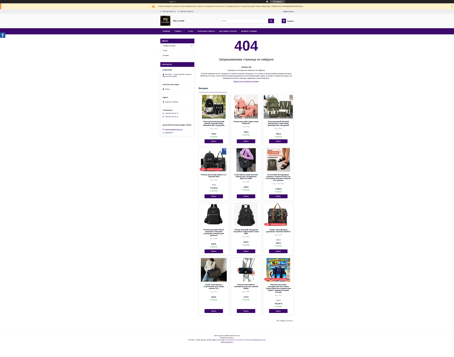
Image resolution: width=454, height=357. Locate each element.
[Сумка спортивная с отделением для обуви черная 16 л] (214, 270)
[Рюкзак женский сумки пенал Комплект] (246, 106)
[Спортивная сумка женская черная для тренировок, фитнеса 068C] (246, 160)
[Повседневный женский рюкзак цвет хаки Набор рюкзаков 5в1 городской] (278, 106)
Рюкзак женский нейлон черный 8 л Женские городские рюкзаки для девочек (213, 232)
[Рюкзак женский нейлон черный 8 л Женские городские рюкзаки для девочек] (214, 215)
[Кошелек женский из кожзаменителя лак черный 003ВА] (246, 270)
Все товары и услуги (284, 321)
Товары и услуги (169, 46)
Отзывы (166, 55)
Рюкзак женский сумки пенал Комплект (246, 122)
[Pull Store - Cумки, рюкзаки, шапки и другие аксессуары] (165, 25)
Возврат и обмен (249, 31)
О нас (190, 31)
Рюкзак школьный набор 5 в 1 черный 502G (214, 175)
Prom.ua (237, 335)
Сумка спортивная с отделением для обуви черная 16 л (213, 286)
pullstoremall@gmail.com (174, 129)
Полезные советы (206, 31)
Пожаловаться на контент (234, 340)
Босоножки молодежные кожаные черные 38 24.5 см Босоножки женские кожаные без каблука (278, 177)
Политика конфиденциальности (255, 340)
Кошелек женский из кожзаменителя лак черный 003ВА (246, 286)
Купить (213, 141)
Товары (177, 31)
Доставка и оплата (228, 31)
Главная (166, 31)
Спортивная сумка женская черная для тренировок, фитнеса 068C (246, 176)
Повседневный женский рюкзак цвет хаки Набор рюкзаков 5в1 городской (278, 123)
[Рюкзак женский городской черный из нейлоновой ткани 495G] (246, 215)
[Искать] (271, 21)
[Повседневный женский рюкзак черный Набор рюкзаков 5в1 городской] (214, 106)
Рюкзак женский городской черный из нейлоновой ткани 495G (246, 231)
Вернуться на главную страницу (246, 81)
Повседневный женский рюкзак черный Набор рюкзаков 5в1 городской (213, 123)
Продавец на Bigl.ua (227, 338)
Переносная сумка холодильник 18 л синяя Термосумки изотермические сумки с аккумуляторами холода (278, 288)
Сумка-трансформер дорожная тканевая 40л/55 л (278, 231)
